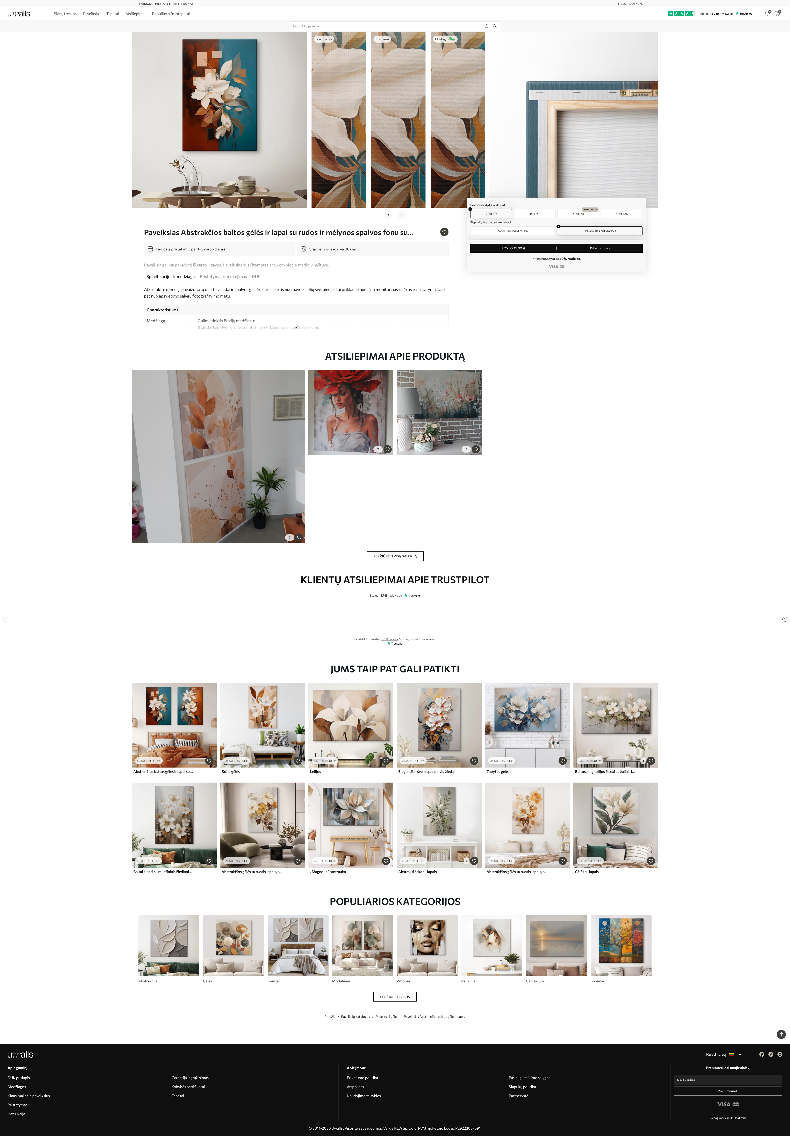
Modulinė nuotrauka (513, 231)
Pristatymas (17, 1104)
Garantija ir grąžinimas (190, 1077)
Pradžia (329, 1016)
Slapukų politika (522, 1086)
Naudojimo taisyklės (364, 1095)
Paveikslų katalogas (355, 1016)
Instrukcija (16, 1114)
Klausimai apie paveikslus (29, 1095)
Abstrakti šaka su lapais (417, 871)
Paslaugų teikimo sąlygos (529, 1077)
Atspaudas (355, 1086)
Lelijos (315, 771)
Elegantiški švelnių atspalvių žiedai (426, 771)
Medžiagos (17, 1086)
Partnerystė (518, 1095)
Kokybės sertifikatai (188, 1086)
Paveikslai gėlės (387, 1016)
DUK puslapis (19, 1077)
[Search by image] (486, 26)
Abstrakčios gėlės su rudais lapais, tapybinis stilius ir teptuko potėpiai (252, 871)
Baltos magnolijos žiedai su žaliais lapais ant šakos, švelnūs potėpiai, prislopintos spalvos (605, 771)
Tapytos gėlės (498, 771)
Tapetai (178, 1095)
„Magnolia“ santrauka (328, 871)
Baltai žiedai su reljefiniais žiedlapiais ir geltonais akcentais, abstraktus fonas (163, 871)
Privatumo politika (362, 1077)
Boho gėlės (231, 771)
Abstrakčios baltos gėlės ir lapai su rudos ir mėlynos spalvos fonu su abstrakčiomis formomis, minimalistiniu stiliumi (163, 771)
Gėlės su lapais (587, 871)
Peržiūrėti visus (395, 997)
